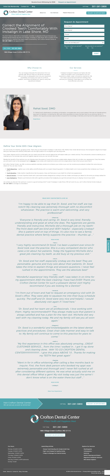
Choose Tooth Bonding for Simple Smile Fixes (56, 449)
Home (4, 471)
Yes (67, 48)
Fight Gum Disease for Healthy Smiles (54, 451)
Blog (33, 6)
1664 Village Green (17, 52)
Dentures (86, 453)
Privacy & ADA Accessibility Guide (91, 471)
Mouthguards (88, 449)
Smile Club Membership (11, 6)
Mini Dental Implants (90, 459)
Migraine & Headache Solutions (93, 457)
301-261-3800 (6, 41)
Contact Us (25, 6)
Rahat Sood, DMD (44, 108)
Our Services (54, 13)
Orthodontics (88, 451)
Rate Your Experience (55, 391)
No (71, 48)
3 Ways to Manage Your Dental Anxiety (54, 453)
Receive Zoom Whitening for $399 (43, 2)
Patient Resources (68, 13)
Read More (36, 119)
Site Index (25, 471)
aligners (33, 161)
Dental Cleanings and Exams (92, 455)
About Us (43, 13)
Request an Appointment (67, 2)
